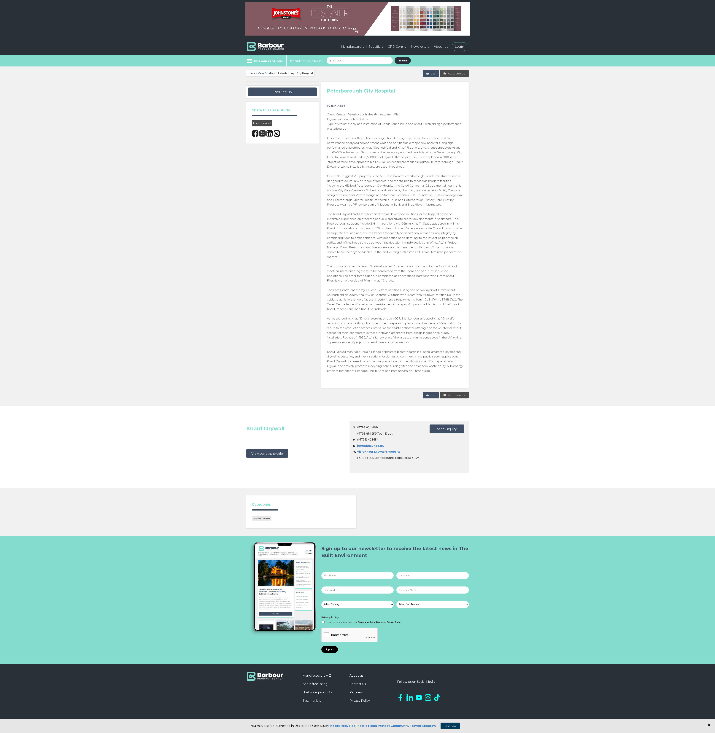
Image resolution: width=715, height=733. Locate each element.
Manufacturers (352, 46)
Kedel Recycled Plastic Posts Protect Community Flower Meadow (383, 726)
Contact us (357, 684)
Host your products (317, 692)
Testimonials (312, 700)
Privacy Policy (330, 617)
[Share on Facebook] (255, 133)
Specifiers (375, 46)
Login (459, 46)
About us (356, 675)
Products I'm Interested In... (306, 60)
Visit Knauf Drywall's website (379, 451)
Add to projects (456, 73)
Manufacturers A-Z (317, 675)
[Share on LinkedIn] (269, 133)
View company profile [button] (267, 453)
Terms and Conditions (370, 622)
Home (251, 73)
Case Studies (266, 73)
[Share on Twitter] (262, 133)
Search (402, 60)
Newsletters (420, 46)
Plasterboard (262, 518)
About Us (441, 46)
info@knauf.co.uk (370, 445)
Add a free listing (315, 684)
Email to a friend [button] (262, 123)
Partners (356, 692)
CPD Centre (397, 46)
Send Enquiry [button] (282, 92)
